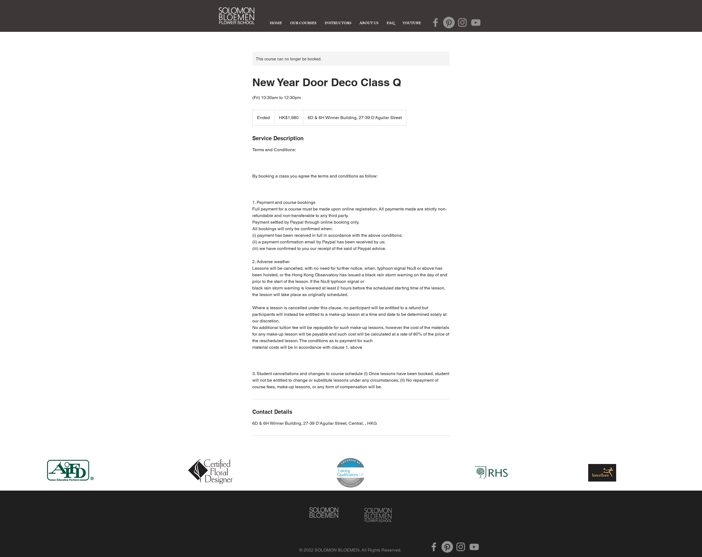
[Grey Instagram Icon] (462, 22)
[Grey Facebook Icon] (435, 22)
